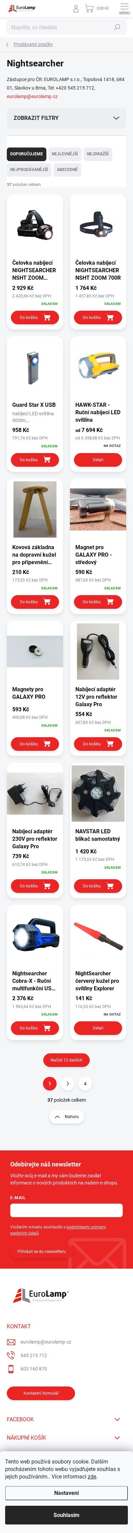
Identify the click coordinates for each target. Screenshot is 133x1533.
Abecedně (67, 169)
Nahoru (72, 1116)
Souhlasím (66, 1515)
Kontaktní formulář (41, 1393)
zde (92, 1476)
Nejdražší (98, 154)
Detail (98, 460)
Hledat (117, 27)
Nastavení (66, 1493)
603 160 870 (33, 1369)
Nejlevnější (65, 154)
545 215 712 (33, 1355)
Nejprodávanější (29, 169)
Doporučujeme (26, 154)
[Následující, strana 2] (67, 1083)
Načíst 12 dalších (66, 1060)
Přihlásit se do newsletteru (41, 1251)
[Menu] (124, 8)
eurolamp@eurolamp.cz (32, 96)
